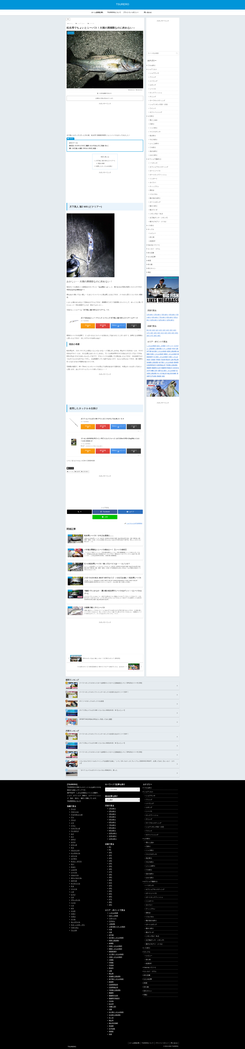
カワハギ (74, 845)
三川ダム (112, 921)
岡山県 (176, 359)
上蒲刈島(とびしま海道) (163, 348)
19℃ (155, 333)
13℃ (164, 330)
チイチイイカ (75, 883)
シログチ (74, 870)
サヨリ (73, 867)
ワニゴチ (74, 930)
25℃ (176, 333)
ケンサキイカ (75, 853)
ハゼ (72, 892)
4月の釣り (172, 314)
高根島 (159, 376)
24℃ (173, 333)
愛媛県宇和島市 (166, 368)
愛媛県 (149, 368)
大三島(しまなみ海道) (160, 357)
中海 (173, 348)
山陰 (172, 359)
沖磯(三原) (153, 370)
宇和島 (158, 359)
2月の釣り (157, 314)
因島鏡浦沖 (113, 951)
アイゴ (73, 809)
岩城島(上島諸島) (152, 362)
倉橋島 (111, 943)
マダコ (73, 916)
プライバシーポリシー (162, 1043)
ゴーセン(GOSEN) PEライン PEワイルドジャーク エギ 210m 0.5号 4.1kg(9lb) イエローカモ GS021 (110, 440)
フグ (72, 897)
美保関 (111, 1026)
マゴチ (73, 911)
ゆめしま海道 (160, 346)
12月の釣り (170, 320)
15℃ (171, 330)
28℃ (155, 336)
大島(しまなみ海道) (115, 957)
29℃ (158, 336)
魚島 (163, 376)
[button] (177, 53)
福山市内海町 (171, 373)
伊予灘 (149, 351)
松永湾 (78, 471)
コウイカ (74, 856)
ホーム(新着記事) (134, 1043)
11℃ (157, 330)
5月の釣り (112, 819)
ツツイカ (74, 889)
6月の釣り (155, 317)
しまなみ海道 (151, 346)
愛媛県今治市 (156, 368)
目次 (102, 157)
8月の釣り (169, 317)
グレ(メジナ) (75, 850)
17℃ (148, 333)
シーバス (71, 468)
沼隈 (159, 370)
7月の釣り (162, 317)
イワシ (73, 826)
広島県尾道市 (151, 365)
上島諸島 (152, 348)
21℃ (162, 333)
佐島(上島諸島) (172, 351)
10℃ (153, 330)
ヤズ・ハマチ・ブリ (78, 925)
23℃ (169, 333)
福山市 (164, 373)
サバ (72, 864)
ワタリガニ (75, 927)
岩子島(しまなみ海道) (166, 362)
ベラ (72, 905)
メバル (73, 919)
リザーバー (170, 346)
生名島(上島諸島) (115, 1015)
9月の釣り (112, 830)
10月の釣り (154, 320)
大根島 (153, 359)
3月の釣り (164, 314)
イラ (72, 823)
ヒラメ (73, 894)
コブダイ (74, 859)
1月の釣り (150, 314)
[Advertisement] (105, 118)
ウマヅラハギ (75, 828)
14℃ (167, 330)
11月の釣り (86, 471)
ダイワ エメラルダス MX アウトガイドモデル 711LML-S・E (101, 419)
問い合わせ (174, 1043)
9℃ (150, 330)
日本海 (174, 368)
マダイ (73, 914)
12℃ (160, 330)
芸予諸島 (153, 376)
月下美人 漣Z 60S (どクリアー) (105, 160)
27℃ (151, 336)
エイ (72, 834)
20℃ (158, 333)
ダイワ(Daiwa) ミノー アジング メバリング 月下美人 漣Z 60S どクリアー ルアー (108, 318)
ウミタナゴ (75, 831)
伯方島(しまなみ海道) (159, 351)
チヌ (72, 886)
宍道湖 (163, 359)
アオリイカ (75, 812)
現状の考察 (101, 163)
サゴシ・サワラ (76, 861)
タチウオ (74, 881)
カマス (73, 842)
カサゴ (73, 839)
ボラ (72, 908)
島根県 (176, 362)
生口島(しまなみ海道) (168, 370)
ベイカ (73, 903)
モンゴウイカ (75, 922)
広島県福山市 (160, 365)
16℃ (174, 330)
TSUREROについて (74, 801)
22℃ (166, 333)
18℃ (151, 333)
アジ (72, 817)
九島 (176, 348)
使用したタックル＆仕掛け (104, 166)
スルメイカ (75, 875)
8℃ (148, 330)
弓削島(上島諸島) (172, 365)
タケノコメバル (76, 878)
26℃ (148, 336)
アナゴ (73, 820)
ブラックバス (75, 900)
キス (72, 848)
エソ (72, 837)
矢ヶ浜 (159, 373)
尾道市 (168, 359)
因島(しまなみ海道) (170, 354)
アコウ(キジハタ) (77, 815)
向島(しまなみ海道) (156, 354)
